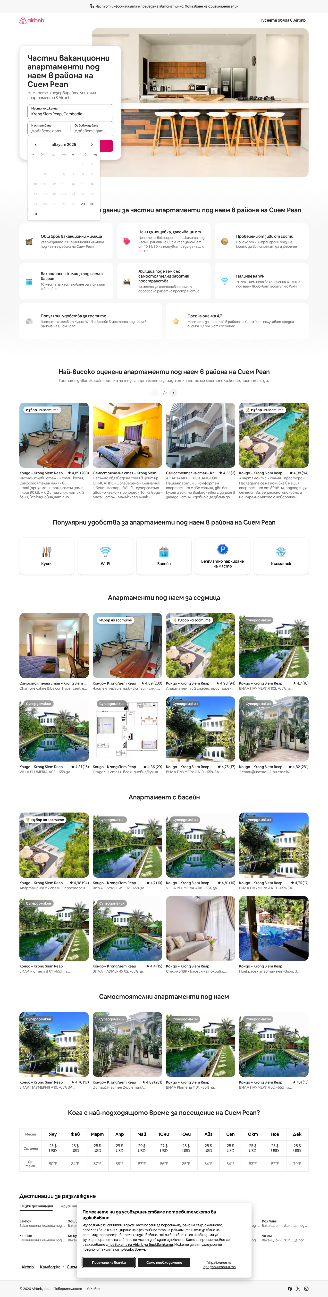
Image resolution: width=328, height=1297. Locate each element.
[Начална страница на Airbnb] (31, 20)
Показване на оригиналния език (211, 6)
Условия (93, 1289)
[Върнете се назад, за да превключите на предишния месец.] (35, 144)
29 (83, 204)
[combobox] (70, 114)
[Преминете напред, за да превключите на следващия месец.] (91, 144)
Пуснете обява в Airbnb (283, 20)
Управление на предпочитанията (219, 1264)
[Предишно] (155, 393)
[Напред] (173, 393)
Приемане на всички (109, 1262)
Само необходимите (164, 1262)
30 (92, 204)
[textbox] (49, 131)
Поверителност (68, 1289)
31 (35, 214)
